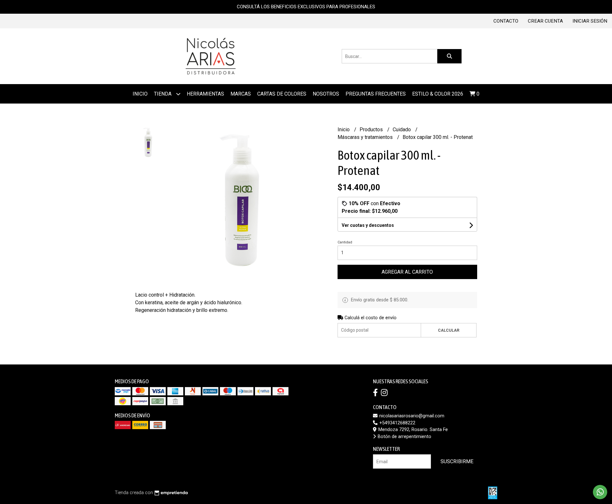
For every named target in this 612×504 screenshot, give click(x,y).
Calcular (448, 330)
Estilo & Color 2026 (437, 94)
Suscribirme (457, 461)
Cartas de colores (281, 94)
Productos (372, 129)
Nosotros (326, 94)
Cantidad (345, 242)
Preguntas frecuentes (376, 94)
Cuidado (402, 129)
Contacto (505, 21)
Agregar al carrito (407, 272)
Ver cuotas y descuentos (368, 225)
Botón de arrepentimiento (403, 436)
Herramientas (205, 94)
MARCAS (240, 94)
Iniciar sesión (589, 21)
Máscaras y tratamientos (366, 137)
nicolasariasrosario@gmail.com (411, 416)
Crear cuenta (545, 21)
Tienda (163, 94)
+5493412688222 (396, 423)
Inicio (140, 94)
